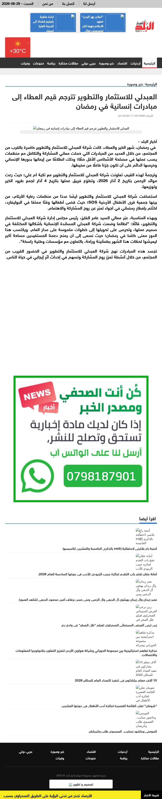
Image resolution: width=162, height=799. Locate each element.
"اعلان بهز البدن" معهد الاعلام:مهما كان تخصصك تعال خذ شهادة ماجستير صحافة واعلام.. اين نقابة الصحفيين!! (103, 27)
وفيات (25, 63)
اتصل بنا (68, 3)
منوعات (38, 63)
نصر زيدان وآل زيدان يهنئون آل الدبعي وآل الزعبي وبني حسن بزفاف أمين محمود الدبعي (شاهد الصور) (88, 599)
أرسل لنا (89, 3)
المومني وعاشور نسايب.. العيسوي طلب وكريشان (123, 731)
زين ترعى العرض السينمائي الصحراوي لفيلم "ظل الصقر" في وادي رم (109, 625)
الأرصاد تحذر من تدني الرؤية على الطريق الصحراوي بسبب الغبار (49, 795)
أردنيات (135, 63)
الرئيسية (149, 63)
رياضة (51, 63)
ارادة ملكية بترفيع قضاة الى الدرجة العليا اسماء (43, 23)
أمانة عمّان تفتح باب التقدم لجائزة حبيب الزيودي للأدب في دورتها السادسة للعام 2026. (97, 574)
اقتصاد (122, 63)
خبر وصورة (106, 63)
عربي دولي (88, 63)
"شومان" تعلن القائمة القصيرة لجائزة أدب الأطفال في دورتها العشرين (109, 705)
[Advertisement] (81, 310)
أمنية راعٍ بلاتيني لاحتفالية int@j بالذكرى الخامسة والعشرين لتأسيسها (110, 548)
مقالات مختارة (68, 63)
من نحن (47, 3)
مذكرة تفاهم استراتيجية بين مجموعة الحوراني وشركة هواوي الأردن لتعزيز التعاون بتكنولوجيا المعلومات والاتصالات (86, 652)
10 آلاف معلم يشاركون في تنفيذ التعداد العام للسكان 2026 (116, 680)
